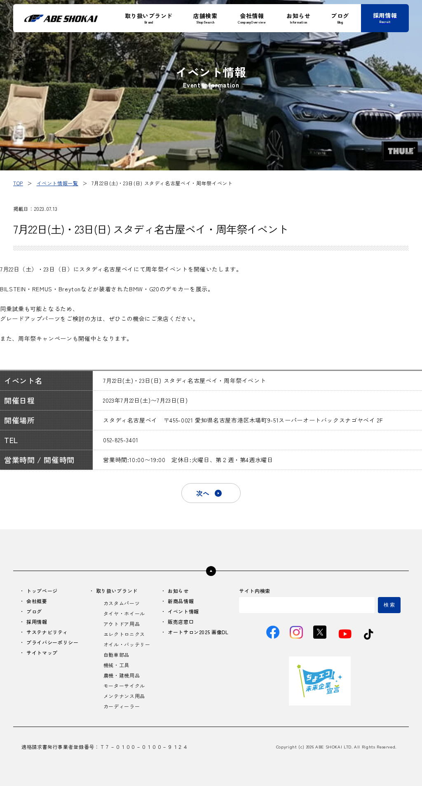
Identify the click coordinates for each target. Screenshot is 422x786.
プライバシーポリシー (52, 642)
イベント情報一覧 (57, 182)
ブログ (34, 611)
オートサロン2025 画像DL (198, 632)
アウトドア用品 (121, 624)
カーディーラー (121, 706)
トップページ (42, 591)
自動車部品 (116, 654)
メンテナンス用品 (124, 696)
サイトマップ (42, 652)
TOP (18, 182)
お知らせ (178, 591)
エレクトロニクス (124, 634)
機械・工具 (116, 665)
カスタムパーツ (121, 603)
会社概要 (36, 601)
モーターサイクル (124, 685)
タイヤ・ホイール (124, 613)
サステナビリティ (47, 632)
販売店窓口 (181, 621)
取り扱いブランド (117, 591)
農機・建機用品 (121, 675)
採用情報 (36, 621)
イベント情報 (183, 611)
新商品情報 (181, 601)
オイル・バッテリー (126, 644)
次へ (202, 493)
